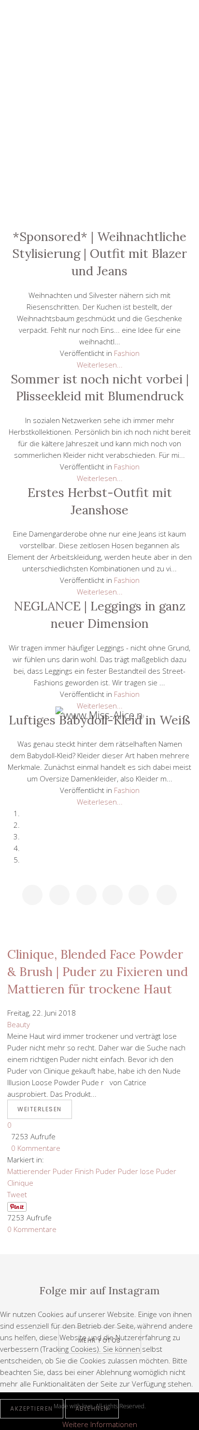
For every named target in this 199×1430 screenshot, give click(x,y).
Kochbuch (99, 141)
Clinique (20, 1183)
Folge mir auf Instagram (99, 1290)
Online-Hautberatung (99, 163)
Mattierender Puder (40, 1171)
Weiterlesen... (100, 364)
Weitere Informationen (99, 1424)
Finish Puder (95, 1171)
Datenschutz (99, 185)
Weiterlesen (39, 1109)
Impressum (99, 206)
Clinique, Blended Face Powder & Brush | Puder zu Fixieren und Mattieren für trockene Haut (97, 971)
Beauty (99, 97)
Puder (166, 1171)
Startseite (99, 54)
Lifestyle (99, 76)
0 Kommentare (33, 1148)
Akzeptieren (31, 1408)
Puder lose (136, 1171)
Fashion (99, 120)
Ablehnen (92, 1408)
